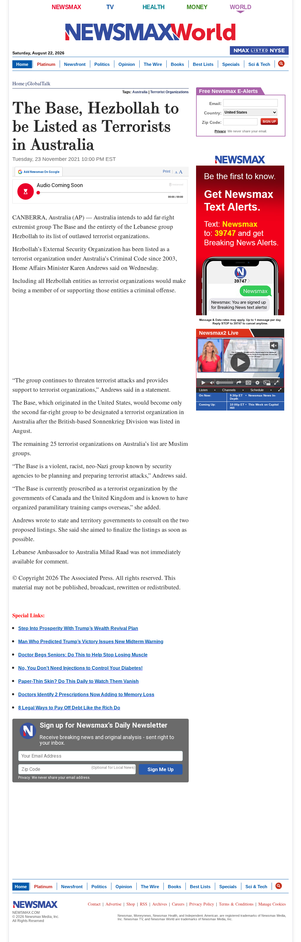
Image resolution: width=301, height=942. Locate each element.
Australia (140, 92)
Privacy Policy (201, 904)
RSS (143, 904)
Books (177, 64)
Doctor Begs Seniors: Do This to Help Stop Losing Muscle (83, 654)
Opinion (126, 64)
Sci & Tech (259, 64)
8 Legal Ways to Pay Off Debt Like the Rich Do (69, 707)
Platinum (46, 64)
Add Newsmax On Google (41, 172)
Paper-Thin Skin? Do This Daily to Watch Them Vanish (78, 681)
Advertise (113, 904)
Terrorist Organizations (169, 92)
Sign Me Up (161, 769)
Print (166, 171)
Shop (130, 904)
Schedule (257, 390)
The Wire (153, 64)
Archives (159, 904)
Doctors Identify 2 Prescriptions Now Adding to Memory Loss (86, 694)
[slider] (225, 382)
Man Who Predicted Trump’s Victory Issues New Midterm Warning (90, 641)
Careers (178, 904)
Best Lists (203, 64)
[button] (281, 63)
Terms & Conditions (236, 904)
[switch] (212, 382)
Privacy (24, 778)
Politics (102, 64)
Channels (229, 390)
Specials (231, 64)
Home (22, 64)
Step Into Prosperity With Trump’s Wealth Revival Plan (78, 628)
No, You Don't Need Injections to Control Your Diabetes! (80, 668)
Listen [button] (203, 390)
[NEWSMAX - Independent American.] (150, 32)
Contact (94, 904)
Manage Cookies (272, 904)
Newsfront (75, 64)
